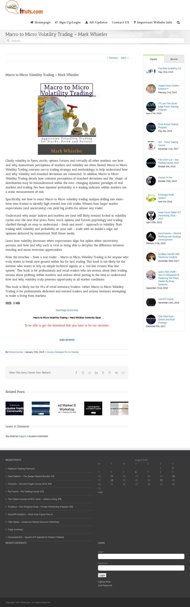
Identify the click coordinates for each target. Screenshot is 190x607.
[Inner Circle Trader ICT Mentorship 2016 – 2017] (151, 212)
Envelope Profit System (166, 196)
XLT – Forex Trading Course (168, 143)
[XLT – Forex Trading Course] (151, 142)
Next (123, 57)
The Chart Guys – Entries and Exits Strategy (166, 319)
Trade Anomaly (15, 529)
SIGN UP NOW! (67, 339)
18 (112, 480)
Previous (113, 57)
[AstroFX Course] (151, 299)
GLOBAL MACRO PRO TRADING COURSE (169, 256)
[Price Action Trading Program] (151, 124)
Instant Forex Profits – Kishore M (169, 87)
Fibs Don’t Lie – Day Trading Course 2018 (168, 161)
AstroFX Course (166, 299)
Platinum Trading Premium (21, 468)
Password (102, 563)
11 (112, 476)
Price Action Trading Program (168, 126)
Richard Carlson (16, 352)
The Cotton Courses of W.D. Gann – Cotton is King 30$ (34, 499)
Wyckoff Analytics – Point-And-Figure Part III (30, 514)
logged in (23, 436)
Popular (153, 59)
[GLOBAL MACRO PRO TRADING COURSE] (151, 254)
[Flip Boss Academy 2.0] (151, 68)
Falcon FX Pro (165, 177)
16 (173, 476)
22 (161, 480)
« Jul (100, 492)
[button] (178, 22)
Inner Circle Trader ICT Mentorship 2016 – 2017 (169, 215)
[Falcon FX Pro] (151, 177)
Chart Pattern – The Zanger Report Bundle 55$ (31, 476)
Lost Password (105, 585)
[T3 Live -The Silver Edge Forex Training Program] (151, 103)
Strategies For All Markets (67, 352)
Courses (50, 352)
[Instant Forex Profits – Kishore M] (151, 85)
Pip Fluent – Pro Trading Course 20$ (26, 491)
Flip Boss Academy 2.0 (169, 68)
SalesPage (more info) (67, 310)
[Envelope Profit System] (151, 195)
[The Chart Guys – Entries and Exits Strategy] (151, 316)
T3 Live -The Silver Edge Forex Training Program (168, 106)
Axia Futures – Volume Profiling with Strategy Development (169, 236)
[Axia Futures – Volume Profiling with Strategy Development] (151, 233)
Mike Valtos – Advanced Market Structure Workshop (33, 521)
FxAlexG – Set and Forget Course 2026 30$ (30, 483)
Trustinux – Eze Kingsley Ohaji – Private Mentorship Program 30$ (40, 506)
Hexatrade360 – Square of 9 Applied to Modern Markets (36, 537)
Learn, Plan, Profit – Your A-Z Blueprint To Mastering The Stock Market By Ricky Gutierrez (168, 278)
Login (101, 551)
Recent (174, 59)
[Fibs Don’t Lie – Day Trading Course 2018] (151, 159)
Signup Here (104, 581)
